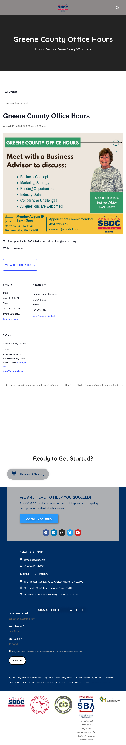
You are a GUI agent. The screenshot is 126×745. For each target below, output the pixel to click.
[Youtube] (78, 532)
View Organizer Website (44, 316)
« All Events (10, 91)
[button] (117, 7)
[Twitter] (70, 532)
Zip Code (15, 639)
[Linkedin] (54, 532)
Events (50, 49)
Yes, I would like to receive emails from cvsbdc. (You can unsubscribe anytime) (47, 651)
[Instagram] (62, 532)
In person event (10, 319)
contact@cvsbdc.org (63, 241)
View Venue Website (13, 371)
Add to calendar (20, 264)
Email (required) (20, 613)
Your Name (17, 626)
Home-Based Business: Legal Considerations (34, 385)
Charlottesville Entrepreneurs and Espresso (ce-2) (92, 385)
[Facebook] (46, 532)
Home (38, 49)
